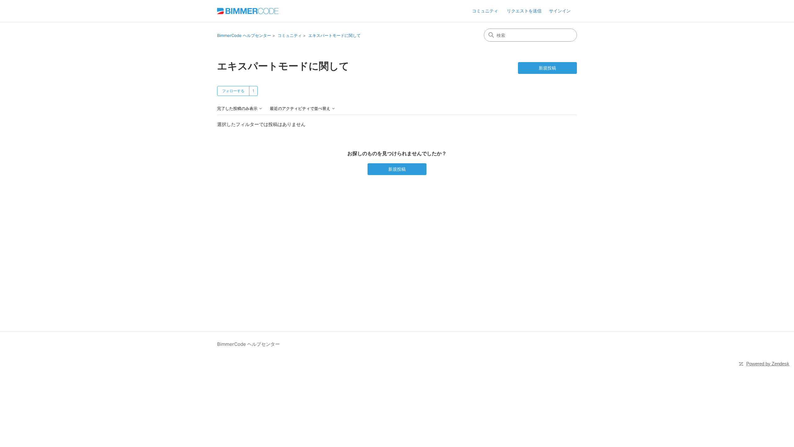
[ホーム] (248, 11)
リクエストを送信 (524, 10)
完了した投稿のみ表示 (238, 108)
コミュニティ (485, 10)
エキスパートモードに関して (334, 35)
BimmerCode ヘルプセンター (244, 35)
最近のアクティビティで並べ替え (301, 108)
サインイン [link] (560, 10)
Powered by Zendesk (767, 363)
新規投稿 (547, 67)
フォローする (233, 90)
